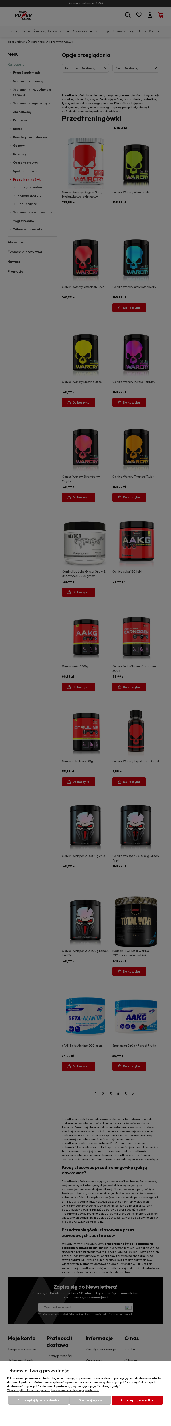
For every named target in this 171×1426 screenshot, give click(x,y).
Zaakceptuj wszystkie (137, 1400)
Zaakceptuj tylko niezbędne (38, 1400)
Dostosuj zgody (90, 1400)
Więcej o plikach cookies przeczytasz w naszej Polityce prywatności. (53, 1390)
